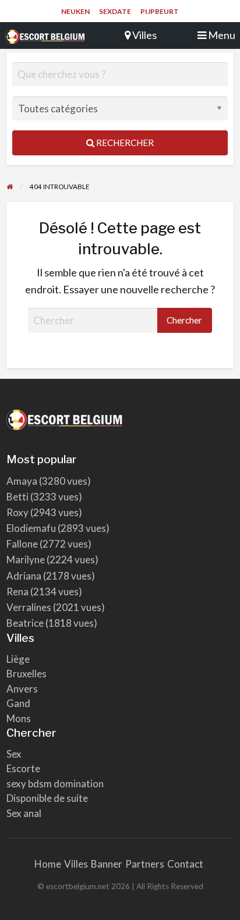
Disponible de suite (47, 798)
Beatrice (25, 623)
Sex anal (23, 813)
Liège (18, 659)
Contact (185, 864)
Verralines (28, 607)
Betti (17, 497)
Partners (144, 864)
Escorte (23, 768)
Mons (18, 718)
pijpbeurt (159, 11)
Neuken (75, 11)
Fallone (22, 544)
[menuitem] (75, 11)
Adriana (23, 576)
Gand (18, 703)
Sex (14, 754)
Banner (106, 864)
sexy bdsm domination (55, 783)
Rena (17, 591)
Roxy (17, 512)
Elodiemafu (31, 528)
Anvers (22, 689)
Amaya (21, 481)
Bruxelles (26, 674)
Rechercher (124, 142)
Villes (76, 864)
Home (47, 864)
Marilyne (25, 559)
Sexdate (115, 11)
